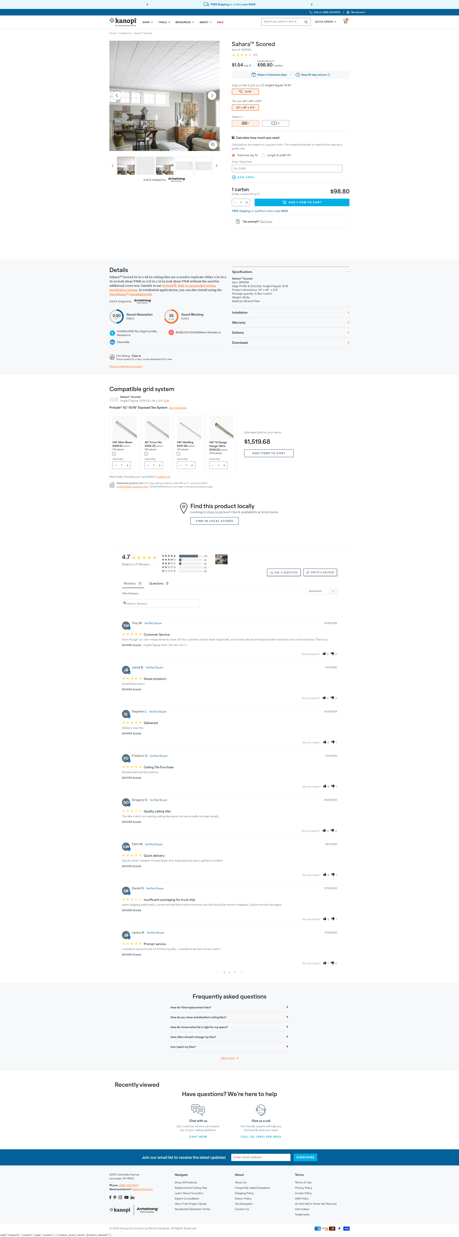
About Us (240, 1182)
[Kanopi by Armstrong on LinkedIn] (132, 1197)
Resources (183, 22)
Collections (125, 33)
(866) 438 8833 (128, 1185)
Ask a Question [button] (286, 572)
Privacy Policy (303, 1188)
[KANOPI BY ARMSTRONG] (124, 22)
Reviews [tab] (130, 583)
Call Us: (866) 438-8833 (261, 1137)
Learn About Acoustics (189, 1193)
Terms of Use (303, 1182)
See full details (178, 408)
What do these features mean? (125, 366)
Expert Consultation (187, 1199)
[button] (325, 654)
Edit (166, 401)
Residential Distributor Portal (192, 1209)
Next (212, 96)
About (204, 22)
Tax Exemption (244, 1204)
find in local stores (214, 521)
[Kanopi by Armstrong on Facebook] (110, 1197)
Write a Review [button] (322, 572)
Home (112, 33)
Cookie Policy (303, 1193)
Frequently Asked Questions (252, 1188)
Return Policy (243, 1199)
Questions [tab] (156, 583)
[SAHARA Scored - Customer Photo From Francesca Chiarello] (221, 559)
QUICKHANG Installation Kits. (133, 487)
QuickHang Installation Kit (130, 294)
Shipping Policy (244, 1193)
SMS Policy (302, 1199)
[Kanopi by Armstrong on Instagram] (120, 1197)
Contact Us (163, 477)
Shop (146, 22)
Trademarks (302, 1214)
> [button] (241, 972)
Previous (117, 96)
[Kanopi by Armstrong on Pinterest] (114, 1197)
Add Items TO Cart (268, 453)
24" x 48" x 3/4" (245, 107)
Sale (220, 22)
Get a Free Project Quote (191, 1204)
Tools (162, 22)
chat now (198, 1137)
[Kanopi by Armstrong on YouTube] (126, 1197)
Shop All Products (186, 1182)
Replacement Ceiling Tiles (191, 1188)
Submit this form (142, 1189)
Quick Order (324, 22)
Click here (266, 222)
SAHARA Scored (131, 645)
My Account (358, 12)
